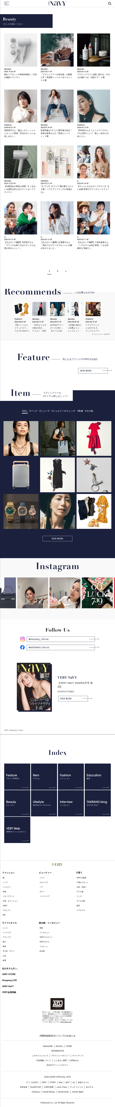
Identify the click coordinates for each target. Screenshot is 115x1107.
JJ (27, 1082)
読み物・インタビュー (49, 923)
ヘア (41, 887)
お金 (4, 956)
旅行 (4, 942)
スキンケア (44, 882)
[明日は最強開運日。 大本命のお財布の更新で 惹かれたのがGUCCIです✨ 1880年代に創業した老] (85, 596)
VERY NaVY (8, 986)
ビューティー (45, 872)
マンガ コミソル (76, 1087)
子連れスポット (82, 882)
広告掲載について (43, 1060)
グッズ (79, 896)
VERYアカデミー (46, 937)
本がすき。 (90, 1087)
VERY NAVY (57, 3)
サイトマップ (77, 1056)
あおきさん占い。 (10, 968)
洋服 (4, 892)
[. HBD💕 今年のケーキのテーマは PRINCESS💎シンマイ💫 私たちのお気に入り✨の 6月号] (53, 604)
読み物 (42, 951)
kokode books (63, 1092)
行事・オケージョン (10, 901)
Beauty (14, 730)
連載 (41, 928)
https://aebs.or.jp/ (66, 1022)
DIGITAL (59, 1046)
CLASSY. (35, 1082)
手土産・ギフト (8, 951)
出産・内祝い (82, 887)
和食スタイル (83, 1082)
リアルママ (81, 910)
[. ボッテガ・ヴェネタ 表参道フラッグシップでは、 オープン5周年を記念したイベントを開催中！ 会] (21, 604)
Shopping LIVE (9, 980)
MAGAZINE (48, 1046)
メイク (42, 878)
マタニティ (7, 910)
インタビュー (45, 933)
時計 (4, 915)
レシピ (5, 928)
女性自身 (23, 1087)
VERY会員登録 (9, 992)
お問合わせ (74, 1060)
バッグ (5, 882)
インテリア (7, 933)
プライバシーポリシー (60, 1056)
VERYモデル (44, 942)
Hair (21, 730)
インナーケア (45, 896)
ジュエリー (7, 887)
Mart (61, 1082)
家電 (4, 960)
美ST (67, 1082)
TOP (6, 730)
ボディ (42, 892)
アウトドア (7, 937)
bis (74, 1082)
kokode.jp (36, 1092)
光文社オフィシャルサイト (57, 1065)
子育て (79, 872)
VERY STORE (9, 974)
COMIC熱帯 (49, 1087)
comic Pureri (62, 1087)
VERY (44, 1082)
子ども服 (80, 892)
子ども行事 (81, 901)
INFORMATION (57, 1051)
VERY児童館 (81, 878)
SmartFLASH (35, 1087)
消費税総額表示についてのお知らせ (57, 1036)
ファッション (8, 872)
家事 (4, 946)
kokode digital (77, 1092)
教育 (78, 906)
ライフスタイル (9, 923)
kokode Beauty (49, 1092)
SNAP (5, 906)
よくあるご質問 (60, 1060)
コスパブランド (8, 896)
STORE (69, 1046)
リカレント (44, 946)
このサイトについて (40, 1056)
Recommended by (98, 334)
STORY (53, 1082)
